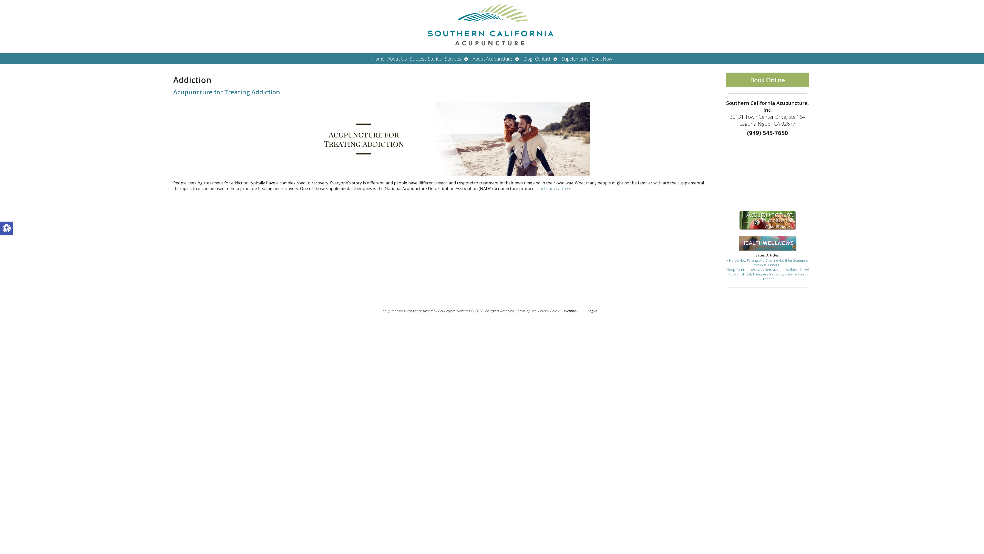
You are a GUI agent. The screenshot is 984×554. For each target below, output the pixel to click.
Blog (528, 59)
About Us (397, 59)
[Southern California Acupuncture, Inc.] (492, 26)
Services (453, 59)
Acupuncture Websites (400, 311)
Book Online (767, 80)
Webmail (571, 311)
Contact (542, 59)
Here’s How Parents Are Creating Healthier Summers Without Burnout (768, 262)
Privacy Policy (548, 311)
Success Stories (426, 59)
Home (378, 59)
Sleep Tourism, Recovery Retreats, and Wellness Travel (767, 269)
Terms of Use (526, 311)
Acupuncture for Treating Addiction (226, 92)
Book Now (602, 59)
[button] (6, 228)
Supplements (575, 59)
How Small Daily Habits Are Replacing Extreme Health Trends (768, 276)
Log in (592, 311)
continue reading (554, 188)
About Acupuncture (492, 59)
